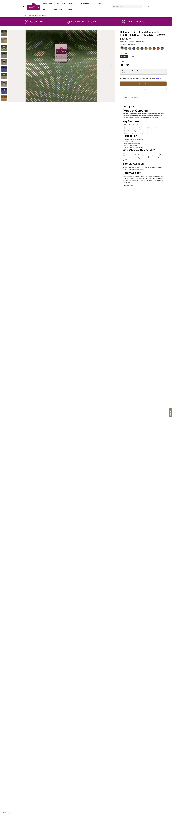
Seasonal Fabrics (57, 10)
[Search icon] (140, 6)
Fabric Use (61, 3)
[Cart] (148, 6)
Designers (84, 3)
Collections (72, 3)
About (70, 10)
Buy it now (143, 89)
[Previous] (11, 66)
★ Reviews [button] (170, 412)
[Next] (111, 66)
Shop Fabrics (48, 3)
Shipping (130, 41)
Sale (45, 10)
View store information (159, 71)
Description (134, 97)
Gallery (125, 97)
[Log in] (144, 6)
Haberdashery (97, 3)
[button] (24, 6)
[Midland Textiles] (33, 6)
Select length (123, 53)
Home (24, 15)
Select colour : (128, 44)
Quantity (122, 61)
